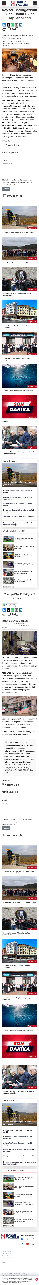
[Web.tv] (33, 1244)
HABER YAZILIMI (7, 1274)
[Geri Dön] (4, 3)
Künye (3, 1260)
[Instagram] (33, 1239)
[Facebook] (22, 1239)
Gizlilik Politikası (6, 1251)
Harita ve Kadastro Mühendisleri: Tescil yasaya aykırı (18, 498)
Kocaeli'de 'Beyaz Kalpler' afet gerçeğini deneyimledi (18, 511)
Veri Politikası (6, 1255)
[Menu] (35, 3)
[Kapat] (37, 1279)
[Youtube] (27, 1244)
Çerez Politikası (6, 1253)
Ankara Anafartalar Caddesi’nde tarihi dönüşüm (17, 504)
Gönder (6, 189)
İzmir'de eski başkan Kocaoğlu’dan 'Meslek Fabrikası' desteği (19, 524)
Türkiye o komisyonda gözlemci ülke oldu (19, 516)
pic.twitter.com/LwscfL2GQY (19, 765)
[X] (27, 1239)
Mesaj (4, 160)
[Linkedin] (22, 1244)
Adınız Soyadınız (10, 152)
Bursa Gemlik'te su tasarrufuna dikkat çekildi (17, 491)
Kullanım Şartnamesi (8, 1258)
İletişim (4, 1262)
